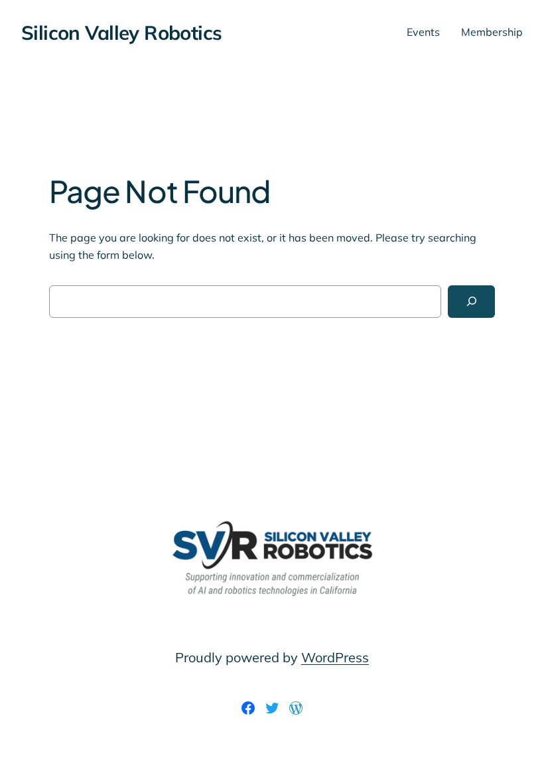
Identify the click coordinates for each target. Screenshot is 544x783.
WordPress (335, 657)
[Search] (471, 301)
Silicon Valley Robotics (121, 32)
